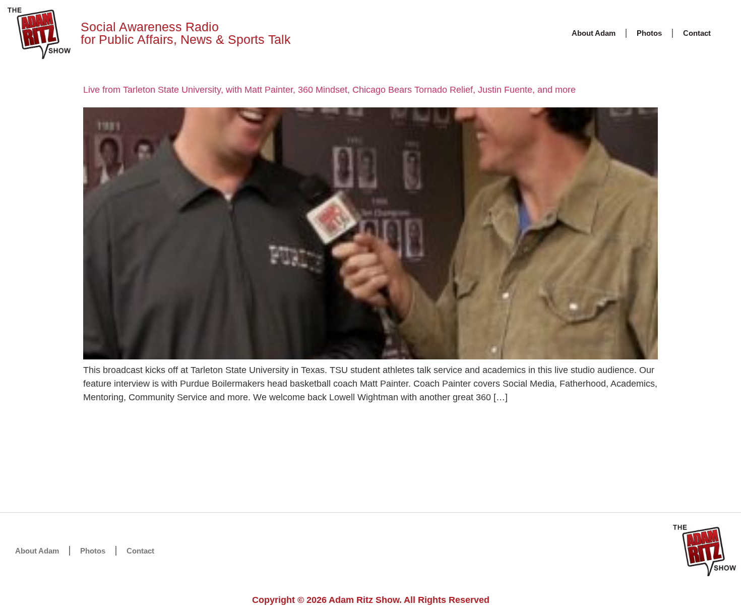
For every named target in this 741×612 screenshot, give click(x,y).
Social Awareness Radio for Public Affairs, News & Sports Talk (186, 33)
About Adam (593, 33)
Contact (697, 33)
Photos (649, 33)
